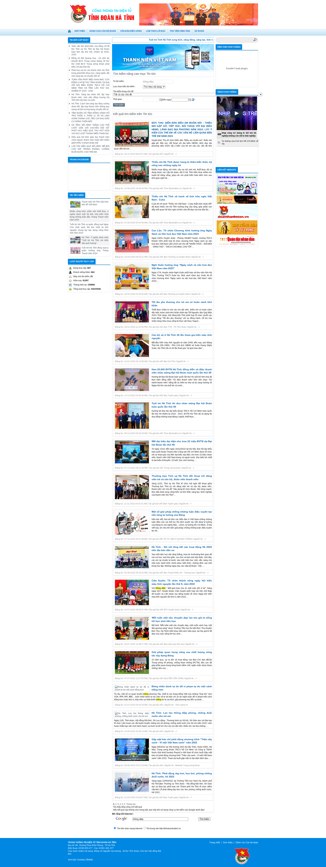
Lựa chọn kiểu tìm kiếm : (124, 86)
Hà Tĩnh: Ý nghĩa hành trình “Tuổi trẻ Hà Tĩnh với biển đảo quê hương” (95, 240)
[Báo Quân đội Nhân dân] (237, 244)
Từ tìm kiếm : (119, 81)
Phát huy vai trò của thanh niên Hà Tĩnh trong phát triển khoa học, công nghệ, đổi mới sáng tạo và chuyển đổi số (90, 73)
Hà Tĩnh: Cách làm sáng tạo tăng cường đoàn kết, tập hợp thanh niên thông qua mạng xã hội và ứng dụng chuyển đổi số (90, 106)
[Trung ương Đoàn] (237, 218)
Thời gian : (118, 99)
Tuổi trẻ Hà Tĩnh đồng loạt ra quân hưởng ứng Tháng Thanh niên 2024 (95, 251)
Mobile (89, 859)
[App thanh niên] (163, 70)
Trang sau (131, 804)
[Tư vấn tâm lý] (237, 193)
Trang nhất (70, 32)
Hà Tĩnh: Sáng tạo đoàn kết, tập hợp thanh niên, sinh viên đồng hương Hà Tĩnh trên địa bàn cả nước (90, 97)
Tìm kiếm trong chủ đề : (123, 91)
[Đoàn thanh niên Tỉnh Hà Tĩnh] (104, 13)
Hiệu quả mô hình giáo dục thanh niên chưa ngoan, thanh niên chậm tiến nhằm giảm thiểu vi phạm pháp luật (90, 140)
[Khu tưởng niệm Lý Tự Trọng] (237, 234)
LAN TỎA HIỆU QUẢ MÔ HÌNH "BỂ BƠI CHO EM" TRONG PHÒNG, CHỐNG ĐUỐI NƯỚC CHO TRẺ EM (90, 149)
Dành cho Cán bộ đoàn (247, 842)
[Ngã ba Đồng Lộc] (237, 203)
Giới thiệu (228, 842)
